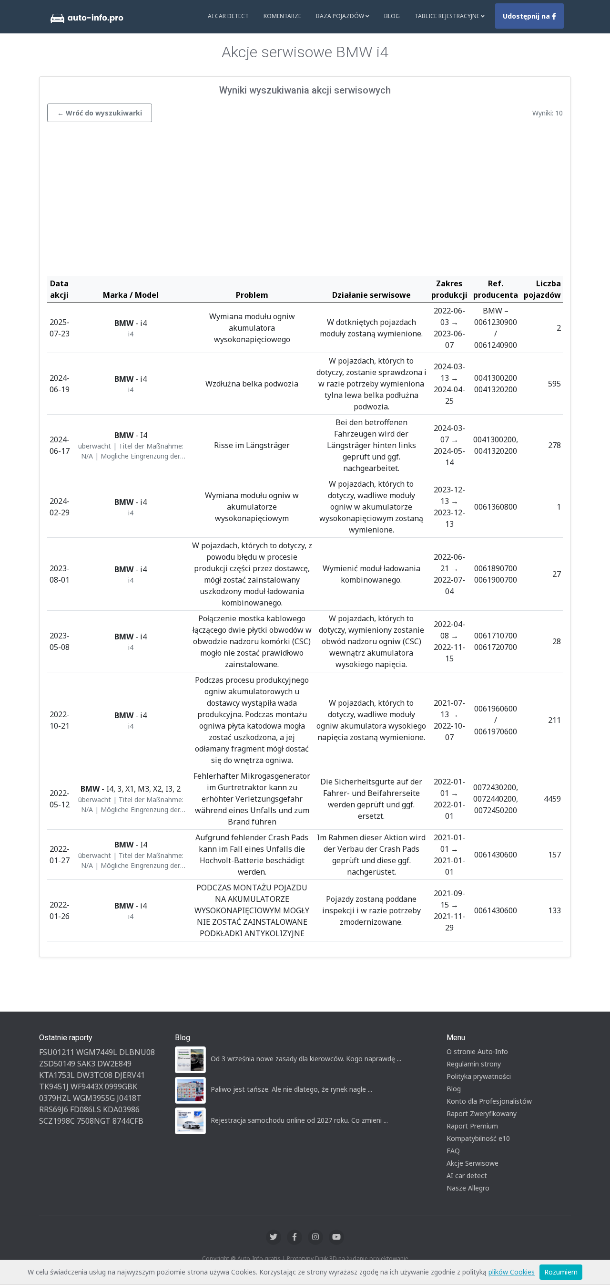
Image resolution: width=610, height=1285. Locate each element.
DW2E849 (114, 1063)
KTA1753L (57, 1075)
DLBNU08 (137, 1052)
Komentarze (282, 16)
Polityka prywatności (479, 1076)
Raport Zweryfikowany (482, 1113)
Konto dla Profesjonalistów (489, 1101)
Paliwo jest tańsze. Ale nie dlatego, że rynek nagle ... (291, 1089)
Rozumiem (561, 1271)
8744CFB (127, 1121)
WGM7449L (96, 1052)
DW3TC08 (94, 1075)
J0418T (129, 1098)
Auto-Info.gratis (259, 1258)
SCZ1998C (57, 1121)
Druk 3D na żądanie (341, 1258)
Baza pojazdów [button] (341, 16)
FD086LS (85, 1109)
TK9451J (54, 1086)
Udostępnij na (527, 16)
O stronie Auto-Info (477, 1051)
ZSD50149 (57, 1063)
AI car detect (467, 1175)
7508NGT (94, 1121)
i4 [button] (130, 333)
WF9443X (87, 1086)
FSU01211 (56, 1052)
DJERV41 (129, 1075)
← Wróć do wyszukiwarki (99, 112)
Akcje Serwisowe (472, 1163)
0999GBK (121, 1086)
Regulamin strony (474, 1063)
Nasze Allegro (468, 1187)
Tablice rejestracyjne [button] (448, 16)
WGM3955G (94, 1098)
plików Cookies (511, 1271)
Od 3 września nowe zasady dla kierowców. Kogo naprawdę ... (306, 1058)
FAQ (453, 1150)
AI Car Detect (228, 16)
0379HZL (55, 1098)
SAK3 (86, 1063)
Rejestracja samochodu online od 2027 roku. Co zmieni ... (299, 1120)
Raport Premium (472, 1125)
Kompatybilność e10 (478, 1138)
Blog (392, 16)
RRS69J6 (53, 1109)
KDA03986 (121, 1109)
